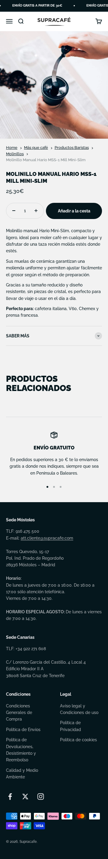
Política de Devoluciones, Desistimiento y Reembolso (21, 749)
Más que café (36, 147)
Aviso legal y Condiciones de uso (79, 709)
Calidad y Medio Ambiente (22, 773)
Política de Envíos (23, 729)
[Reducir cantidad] (13, 210)
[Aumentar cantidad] (36, 210)
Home (11, 147)
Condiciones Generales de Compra (19, 712)
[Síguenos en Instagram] (41, 796)
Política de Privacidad (70, 726)
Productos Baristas (72, 147)
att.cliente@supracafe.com (47, 538)
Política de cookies (78, 739)
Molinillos (15, 154)
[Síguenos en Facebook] (10, 796)
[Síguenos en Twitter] (25, 796)
